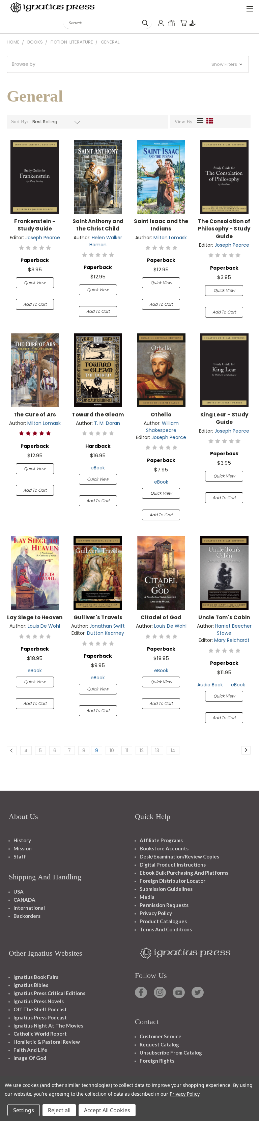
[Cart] (183, 23)
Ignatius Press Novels (38, 1001)
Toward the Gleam (98, 414)
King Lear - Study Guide (224, 418)
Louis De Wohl (44, 626)
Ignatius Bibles (30, 985)
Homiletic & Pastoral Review (46, 1042)
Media (147, 897)
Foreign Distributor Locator (172, 881)
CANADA (24, 900)
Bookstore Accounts (164, 848)
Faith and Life (30, 1050)
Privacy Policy (156, 913)
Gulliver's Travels (98, 617)
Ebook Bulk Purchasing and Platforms (184, 873)
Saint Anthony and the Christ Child (98, 225)
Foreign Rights (157, 1061)
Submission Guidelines (166, 889)
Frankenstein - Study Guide (34, 225)
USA (18, 891)
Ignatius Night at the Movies (48, 1025)
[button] (128, 64)
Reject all (59, 1110)
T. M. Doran (107, 423)
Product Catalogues (163, 921)
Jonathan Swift (107, 626)
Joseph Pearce (42, 237)
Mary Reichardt (232, 640)
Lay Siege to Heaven (35, 617)
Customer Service (160, 1036)
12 (142, 750)
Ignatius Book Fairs (35, 977)
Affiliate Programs (161, 840)
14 (173, 750)
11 (126, 750)
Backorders (26, 916)
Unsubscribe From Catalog (171, 1052)
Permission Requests (164, 905)
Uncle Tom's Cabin (224, 617)
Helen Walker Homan (105, 241)
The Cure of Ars (34, 414)
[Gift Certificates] (171, 23)
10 (112, 750)
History (22, 840)
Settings (23, 1110)
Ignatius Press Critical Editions (49, 993)
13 (157, 750)
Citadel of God (161, 617)
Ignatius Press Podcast (40, 1017)
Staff (19, 856)
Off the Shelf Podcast (40, 1009)
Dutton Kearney (105, 633)
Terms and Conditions (166, 929)
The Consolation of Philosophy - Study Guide (224, 229)
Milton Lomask (170, 237)
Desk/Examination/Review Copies (179, 856)
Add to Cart (35, 304)
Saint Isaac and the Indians (161, 225)
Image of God (29, 1058)
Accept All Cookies (107, 1110)
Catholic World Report (40, 1034)
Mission (22, 848)
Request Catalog (159, 1044)
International (29, 908)
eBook (98, 467)
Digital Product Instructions (173, 865)
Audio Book (210, 684)
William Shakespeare (162, 427)
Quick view (35, 282)
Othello (161, 414)
